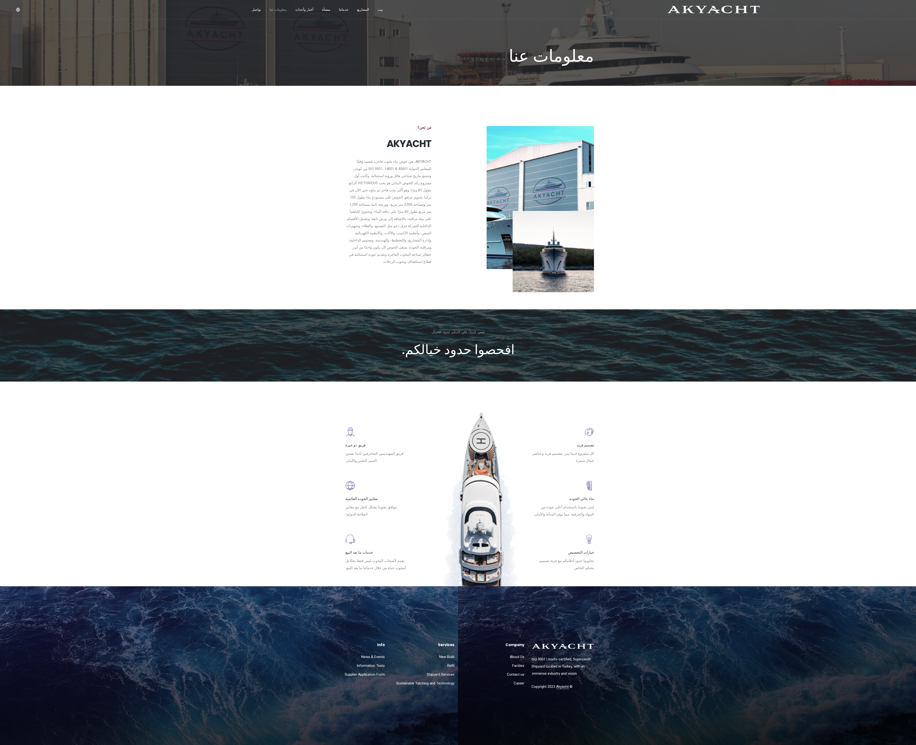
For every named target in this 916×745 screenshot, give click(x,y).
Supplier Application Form (365, 674)
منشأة (326, 9)
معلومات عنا (278, 9)
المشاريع (363, 9)
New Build (446, 657)
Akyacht (562, 686)
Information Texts (371, 665)
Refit (450, 665)
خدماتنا (344, 9)
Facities (518, 665)
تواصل (256, 9)
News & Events (373, 657)
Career (519, 683)
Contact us (515, 674)
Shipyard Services (440, 674)
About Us (517, 657)
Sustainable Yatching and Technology (425, 683)
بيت (380, 9)
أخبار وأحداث (304, 9)
